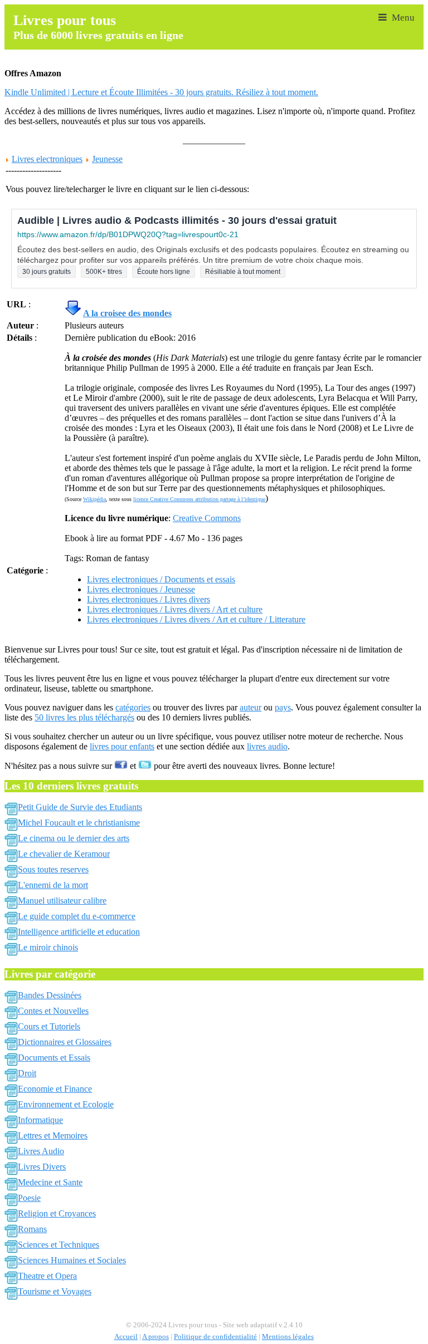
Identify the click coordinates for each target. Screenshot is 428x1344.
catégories (132, 707)
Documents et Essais (54, 1057)
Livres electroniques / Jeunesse (141, 589)
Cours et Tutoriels (49, 1026)
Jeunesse (107, 159)
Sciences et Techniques (58, 1244)
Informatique (40, 1120)
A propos (155, 1337)
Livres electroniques (47, 159)
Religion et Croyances (57, 1213)
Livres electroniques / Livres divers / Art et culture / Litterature (196, 619)
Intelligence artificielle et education (79, 931)
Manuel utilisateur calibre (62, 900)
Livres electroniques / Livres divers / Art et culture (174, 609)
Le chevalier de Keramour (64, 854)
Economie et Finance (55, 1088)
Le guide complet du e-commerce (76, 916)
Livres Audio (41, 1151)
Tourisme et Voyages (54, 1291)
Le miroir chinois (48, 947)
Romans (32, 1229)
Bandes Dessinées (49, 995)
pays (283, 707)
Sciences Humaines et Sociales (72, 1260)
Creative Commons (207, 518)
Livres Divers (42, 1166)
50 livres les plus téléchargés (84, 717)
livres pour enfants (122, 746)
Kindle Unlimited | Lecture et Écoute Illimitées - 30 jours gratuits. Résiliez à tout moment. (161, 92)
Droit (27, 1073)
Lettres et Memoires (52, 1135)
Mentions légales (288, 1337)
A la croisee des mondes (127, 313)
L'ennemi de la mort (53, 885)
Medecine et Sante (50, 1182)
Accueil (126, 1337)
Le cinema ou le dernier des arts (73, 838)
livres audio (267, 746)
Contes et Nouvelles (53, 1011)
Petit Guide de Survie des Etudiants (80, 807)
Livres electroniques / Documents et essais (161, 579)
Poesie (29, 1198)
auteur (250, 707)
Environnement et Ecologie (66, 1104)
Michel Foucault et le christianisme (79, 822)
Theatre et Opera (47, 1276)
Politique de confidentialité (215, 1337)
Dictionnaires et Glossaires (64, 1042)
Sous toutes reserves (53, 869)
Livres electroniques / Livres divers (148, 599)
